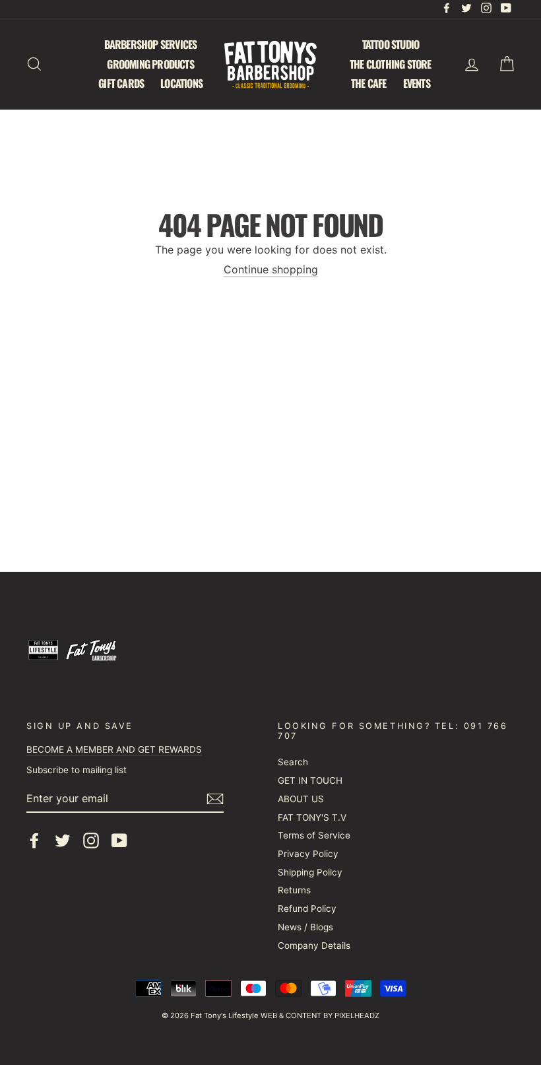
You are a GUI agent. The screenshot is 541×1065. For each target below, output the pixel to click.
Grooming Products (150, 64)
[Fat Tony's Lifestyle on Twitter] (63, 840)
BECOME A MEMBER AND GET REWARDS (114, 749)
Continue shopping (271, 269)
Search (293, 762)
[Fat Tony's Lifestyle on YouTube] (119, 840)
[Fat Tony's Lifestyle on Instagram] (91, 840)
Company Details (314, 945)
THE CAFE (369, 83)
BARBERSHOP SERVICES (150, 44)
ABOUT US (301, 799)
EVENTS (416, 83)
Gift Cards (121, 83)
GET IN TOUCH (310, 780)
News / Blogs (305, 927)
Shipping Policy (310, 872)
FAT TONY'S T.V (312, 817)
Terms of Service (314, 835)
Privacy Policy (308, 853)
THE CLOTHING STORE (390, 64)
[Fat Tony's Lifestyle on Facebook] (34, 840)
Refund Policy (307, 908)
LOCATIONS (181, 83)
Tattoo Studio (391, 44)
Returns (294, 890)
